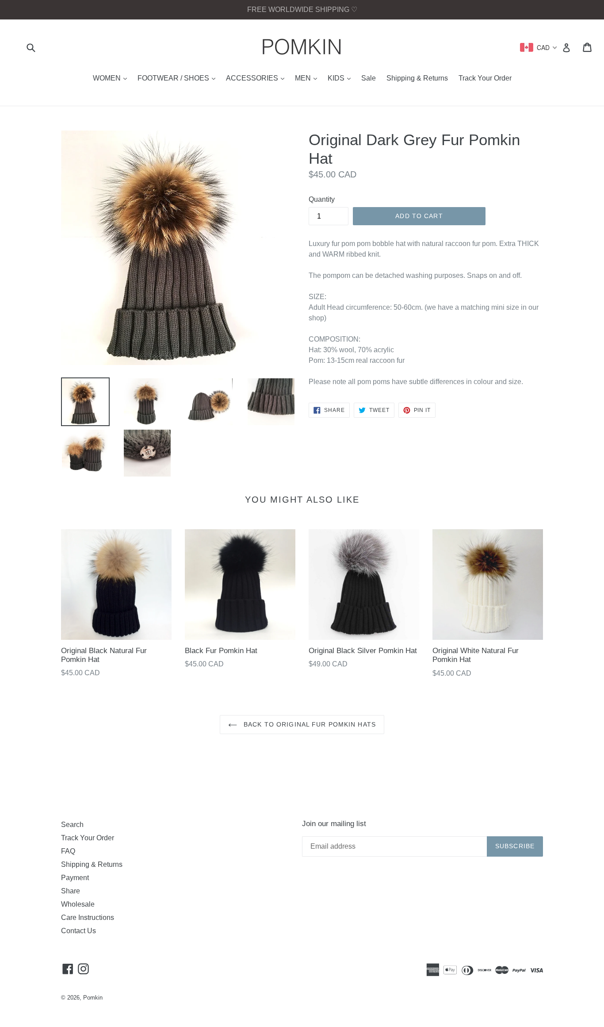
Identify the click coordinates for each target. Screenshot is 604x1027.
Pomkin (93, 997)
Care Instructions (87, 917)
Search (72, 824)
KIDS (341, 78)
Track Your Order (485, 78)
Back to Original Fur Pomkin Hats (308, 724)
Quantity (322, 199)
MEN (308, 78)
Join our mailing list (334, 823)
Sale (368, 78)
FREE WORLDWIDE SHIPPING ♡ (302, 9)
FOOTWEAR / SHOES (179, 78)
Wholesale (78, 904)
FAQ (68, 851)
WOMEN (112, 78)
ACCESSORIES (257, 78)
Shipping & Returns (417, 78)
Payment (75, 877)
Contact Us (78, 931)
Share (70, 891)
